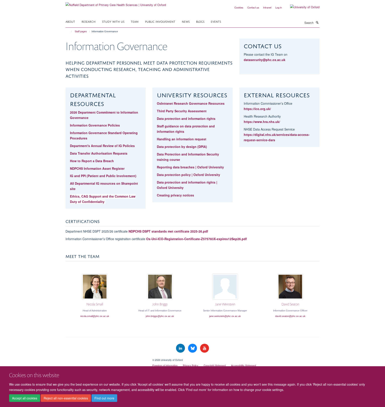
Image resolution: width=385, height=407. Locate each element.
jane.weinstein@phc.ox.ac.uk (225, 316)
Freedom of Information (165, 365)
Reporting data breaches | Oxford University (190, 167)
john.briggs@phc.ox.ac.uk (160, 316)
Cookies (238, 7)
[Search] (317, 22)
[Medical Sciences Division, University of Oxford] (106, 358)
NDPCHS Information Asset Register (97, 168)
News (186, 21)
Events (216, 21)
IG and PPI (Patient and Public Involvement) (103, 176)
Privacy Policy (190, 365)
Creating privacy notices (175, 195)
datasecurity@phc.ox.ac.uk (264, 59)
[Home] (69, 31)
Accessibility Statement (243, 365)
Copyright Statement (215, 365)
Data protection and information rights (186, 118)
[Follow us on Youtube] (204, 348)
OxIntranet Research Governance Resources (191, 103)
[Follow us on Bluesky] (193, 348)
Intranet (267, 7)
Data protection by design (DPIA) (182, 146)
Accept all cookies (24, 398)
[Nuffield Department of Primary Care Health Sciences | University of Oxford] (116, 3)
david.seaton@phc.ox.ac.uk (290, 316)
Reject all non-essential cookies (66, 398)
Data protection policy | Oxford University (188, 174)
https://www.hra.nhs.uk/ (262, 121)
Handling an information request (181, 139)
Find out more (104, 398)
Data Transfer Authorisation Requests (98, 153)
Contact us (253, 7)
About (70, 21)
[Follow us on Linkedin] (181, 348)
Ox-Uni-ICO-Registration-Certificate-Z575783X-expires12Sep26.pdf (196, 239)
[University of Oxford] (301, 7)
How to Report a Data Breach (92, 161)
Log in (278, 7)
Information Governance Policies (95, 125)
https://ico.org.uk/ (257, 108)
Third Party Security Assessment (182, 111)
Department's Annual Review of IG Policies (102, 145)
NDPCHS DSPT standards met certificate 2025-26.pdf (168, 231)
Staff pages (81, 31)
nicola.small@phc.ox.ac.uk (94, 316)
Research (89, 21)
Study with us (113, 21)
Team (135, 21)
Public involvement (160, 21)
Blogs (200, 21)
